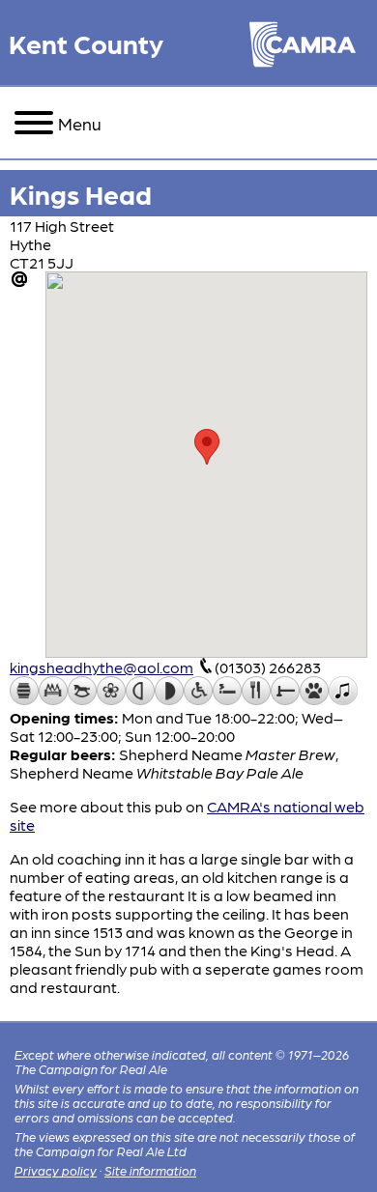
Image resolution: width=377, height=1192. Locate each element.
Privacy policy (55, 1170)
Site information (150, 1170)
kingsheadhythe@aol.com (101, 667)
